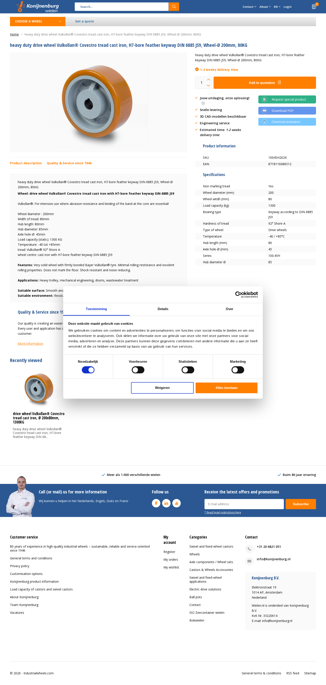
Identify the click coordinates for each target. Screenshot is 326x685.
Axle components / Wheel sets (211, 562)
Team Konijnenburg (24, 605)
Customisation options (26, 574)
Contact (195, 605)
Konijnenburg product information (34, 581)
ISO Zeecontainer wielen (206, 612)
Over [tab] (229, 309)
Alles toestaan (227, 388)
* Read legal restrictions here (222, 512)
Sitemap (310, 673)
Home (14, 34)
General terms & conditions (261, 673)
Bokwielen (196, 620)
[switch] (138, 370)
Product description (26, 163)
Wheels (194, 554)
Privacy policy (19, 566)
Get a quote (84, 21)
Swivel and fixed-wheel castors (211, 546)
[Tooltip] (203, 103)
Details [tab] (163, 309)
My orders (170, 559)
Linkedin (166, 503)
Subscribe (301, 504)
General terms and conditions (31, 558)
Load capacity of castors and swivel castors (41, 589)
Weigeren (162, 388)
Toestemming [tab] (96, 309)
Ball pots (195, 597)
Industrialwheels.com (39, 673)
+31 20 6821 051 (269, 546)
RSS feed (292, 673)
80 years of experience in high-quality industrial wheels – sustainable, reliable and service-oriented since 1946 (80, 548)
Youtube (176, 503)
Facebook (156, 503)
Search (174, 6)
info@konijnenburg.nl (274, 559)
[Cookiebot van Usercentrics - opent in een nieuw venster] (238, 294)
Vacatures (17, 612)
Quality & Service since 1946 (69, 163)
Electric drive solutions (205, 589)
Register (169, 552)
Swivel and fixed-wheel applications (205, 579)
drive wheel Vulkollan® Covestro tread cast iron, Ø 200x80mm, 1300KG (39, 418)
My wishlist (171, 567)
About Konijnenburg (24, 597)
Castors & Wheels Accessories (211, 570)
